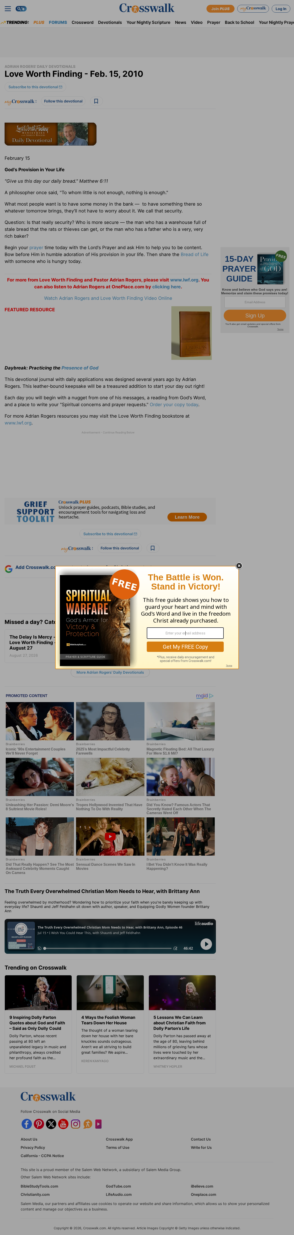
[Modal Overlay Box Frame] (147, 617)
